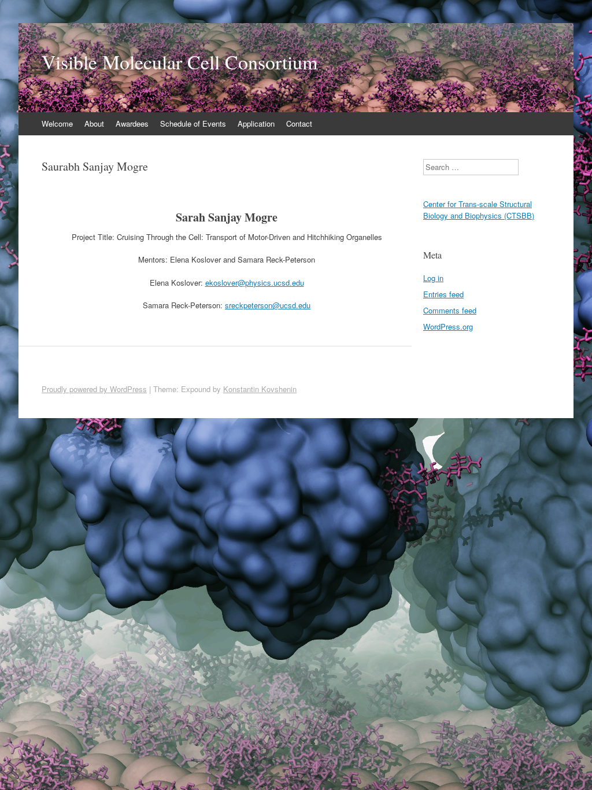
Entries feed (443, 294)
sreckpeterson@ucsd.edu (267, 305)
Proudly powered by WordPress (94, 388)
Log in (433, 277)
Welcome (57, 123)
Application (256, 123)
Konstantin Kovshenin (260, 388)
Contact (299, 123)
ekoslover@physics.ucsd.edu (254, 282)
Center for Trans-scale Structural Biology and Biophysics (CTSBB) (478, 209)
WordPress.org (448, 326)
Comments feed (449, 310)
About (94, 123)
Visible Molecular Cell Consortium (179, 62)
